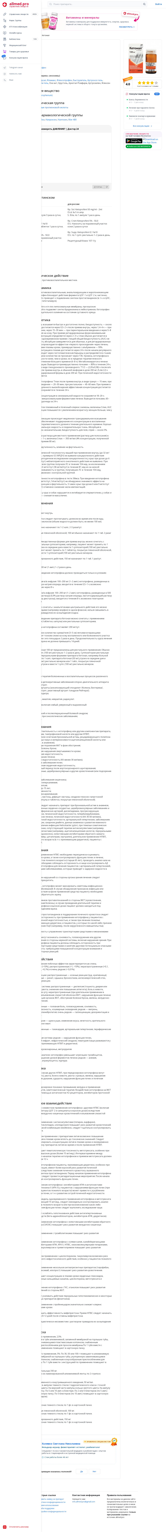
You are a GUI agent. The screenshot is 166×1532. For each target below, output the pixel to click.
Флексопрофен (64, 80)
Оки (42, 119)
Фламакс (51, 80)
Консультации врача (18, 57)
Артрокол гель (94, 80)
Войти (158, 4)
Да (81, 1471)
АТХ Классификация (18, 26)
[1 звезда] (139, 83)
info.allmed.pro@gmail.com (83, 1501)
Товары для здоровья (19, 51)
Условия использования (48, 1505)
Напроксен (51, 119)
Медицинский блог (17, 45)
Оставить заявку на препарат (51, 1499)
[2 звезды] (144, 83)
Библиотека (23, 39)
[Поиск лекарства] (144, 4)
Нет (94, 1471)
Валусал (42, 80)
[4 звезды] (152, 83)
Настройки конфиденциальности (52, 1511)
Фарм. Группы (15, 20)
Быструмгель (79, 80)
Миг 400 (72, 119)
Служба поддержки (46, 1508)
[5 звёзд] (156, 83)
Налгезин (62, 119)
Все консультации (141, 126)
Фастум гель (42, 83)
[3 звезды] (148, 83)
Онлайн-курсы (15, 33)
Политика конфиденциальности (51, 1502)
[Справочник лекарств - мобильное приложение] (44, 256)
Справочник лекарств (23, 14)
